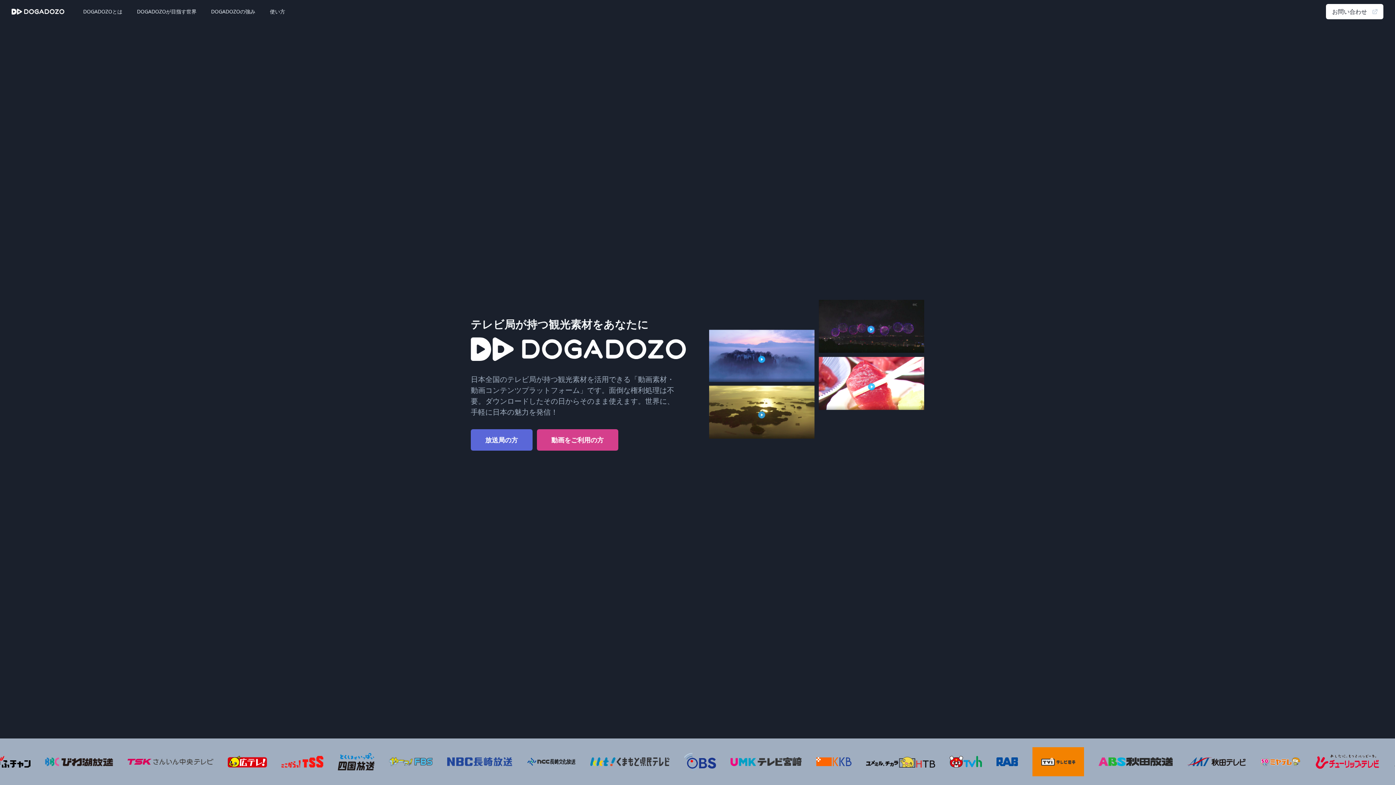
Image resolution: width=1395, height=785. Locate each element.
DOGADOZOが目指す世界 (167, 11)
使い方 (277, 11)
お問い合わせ (1349, 12)
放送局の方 (501, 439)
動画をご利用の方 (577, 439)
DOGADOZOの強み (233, 11)
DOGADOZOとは (102, 11)
